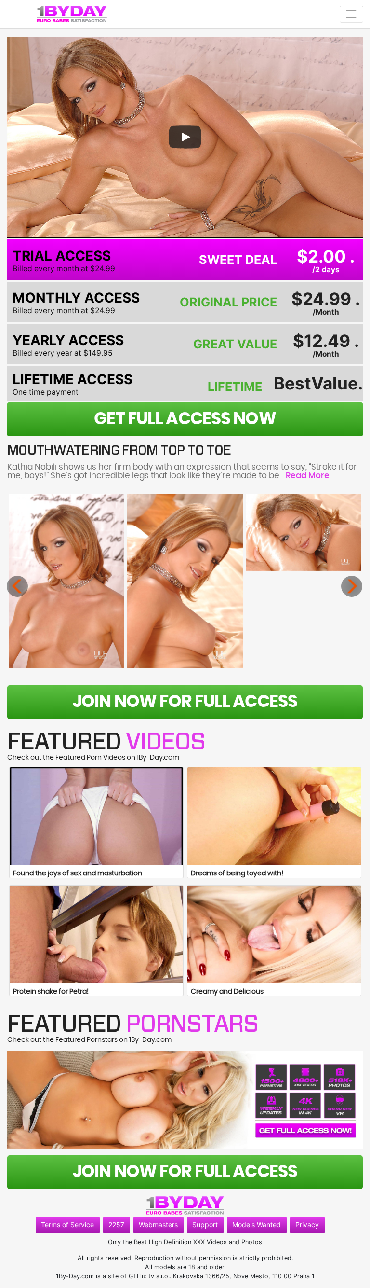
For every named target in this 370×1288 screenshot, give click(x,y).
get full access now (185, 419)
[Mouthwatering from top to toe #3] (303, 532)
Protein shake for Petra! (51, 991)
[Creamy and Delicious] (274, 934)
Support (205, 1224)
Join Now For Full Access (185, 701)
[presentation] (17, 586)
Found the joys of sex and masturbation (77, 873)
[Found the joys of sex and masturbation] (96, 816)
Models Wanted (256, 1224)
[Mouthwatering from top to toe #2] (185, 581)
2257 (116, 1224)
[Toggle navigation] (351, 14)
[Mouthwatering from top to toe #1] (66, 581)
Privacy (307, 1224)
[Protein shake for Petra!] (96, 934)
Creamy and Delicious (227, 991)
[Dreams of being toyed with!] (274, 816)
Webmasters (158, 1224)
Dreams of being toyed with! (237, 873)
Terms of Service (67, 1224)
